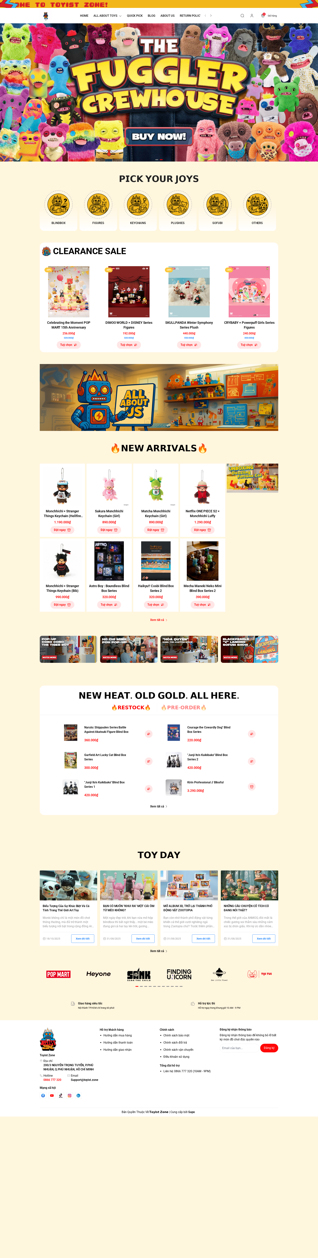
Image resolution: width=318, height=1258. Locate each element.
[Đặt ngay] (252, 787)
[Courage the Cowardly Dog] (173, 732)
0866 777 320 (52, 1080)
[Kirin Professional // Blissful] (173, 787)
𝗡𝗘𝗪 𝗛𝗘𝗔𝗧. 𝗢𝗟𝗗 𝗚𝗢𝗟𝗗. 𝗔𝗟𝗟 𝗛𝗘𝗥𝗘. (159, 695)
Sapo (191, 1112)
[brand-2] (98, 974)
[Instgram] (69, 1095)
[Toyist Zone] (46, 16)
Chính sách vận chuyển (178, 1049)
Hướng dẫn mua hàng (117, 1035)
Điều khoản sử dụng (176, 1056)
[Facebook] (43, 1095)
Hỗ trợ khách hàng (112, 1029)
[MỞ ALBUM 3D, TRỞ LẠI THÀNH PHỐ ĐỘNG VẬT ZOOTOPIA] (189, 885)
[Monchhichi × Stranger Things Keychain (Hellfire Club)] (62, 486)
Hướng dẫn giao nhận (117, 1049)
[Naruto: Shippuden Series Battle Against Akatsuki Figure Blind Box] (70, 732)
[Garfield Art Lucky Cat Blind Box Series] (70, 760)
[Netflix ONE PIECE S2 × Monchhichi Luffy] (202, 486)
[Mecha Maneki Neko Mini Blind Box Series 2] (202, 561)
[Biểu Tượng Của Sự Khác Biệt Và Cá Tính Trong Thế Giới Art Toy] (68, 885)
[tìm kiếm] (242, 15)
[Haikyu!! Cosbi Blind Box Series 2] (156, 561)
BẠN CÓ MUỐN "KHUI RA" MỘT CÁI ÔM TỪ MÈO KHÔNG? (128, 908)
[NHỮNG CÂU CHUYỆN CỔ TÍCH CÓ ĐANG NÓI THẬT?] (249, 885)
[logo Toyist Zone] (69, 1039)
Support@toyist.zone (84, 1080)
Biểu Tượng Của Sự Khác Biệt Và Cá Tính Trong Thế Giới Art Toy (66, 908)
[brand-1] (58, 974)
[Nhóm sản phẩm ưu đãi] (252, 478)
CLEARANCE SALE (89, 251)
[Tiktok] (61, 1095)
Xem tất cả (157, 620)
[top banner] (159, 4)
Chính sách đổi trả (175, 1042)
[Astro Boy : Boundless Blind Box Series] (109, 561)
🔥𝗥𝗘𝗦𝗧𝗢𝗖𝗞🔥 (131, 708)
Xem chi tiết (83, 938)
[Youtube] (52, 1095)
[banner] (159, 397)
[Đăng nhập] (252, 15)
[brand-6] (259, 974)
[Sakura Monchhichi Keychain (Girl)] (109, 486)
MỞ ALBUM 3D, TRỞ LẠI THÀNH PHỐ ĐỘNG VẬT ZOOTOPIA (187, 908)
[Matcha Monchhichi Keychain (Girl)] (156, 486)
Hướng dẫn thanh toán (118, 1042)
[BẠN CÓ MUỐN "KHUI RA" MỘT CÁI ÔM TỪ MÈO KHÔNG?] (129, 885)
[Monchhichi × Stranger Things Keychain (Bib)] (62, 561)
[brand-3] (139, 974)
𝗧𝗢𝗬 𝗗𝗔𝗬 (159, 855)
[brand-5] (219, 974)
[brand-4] (179, 974)
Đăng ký (269, 1048)
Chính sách (167, 1029)
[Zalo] (78, 1095)
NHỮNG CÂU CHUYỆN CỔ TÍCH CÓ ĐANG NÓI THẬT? (246, 908)
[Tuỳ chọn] (149, 734)
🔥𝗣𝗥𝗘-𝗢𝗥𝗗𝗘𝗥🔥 (184, 708)
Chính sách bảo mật (176, 1035)
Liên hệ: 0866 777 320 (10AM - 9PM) (187, 1071)
